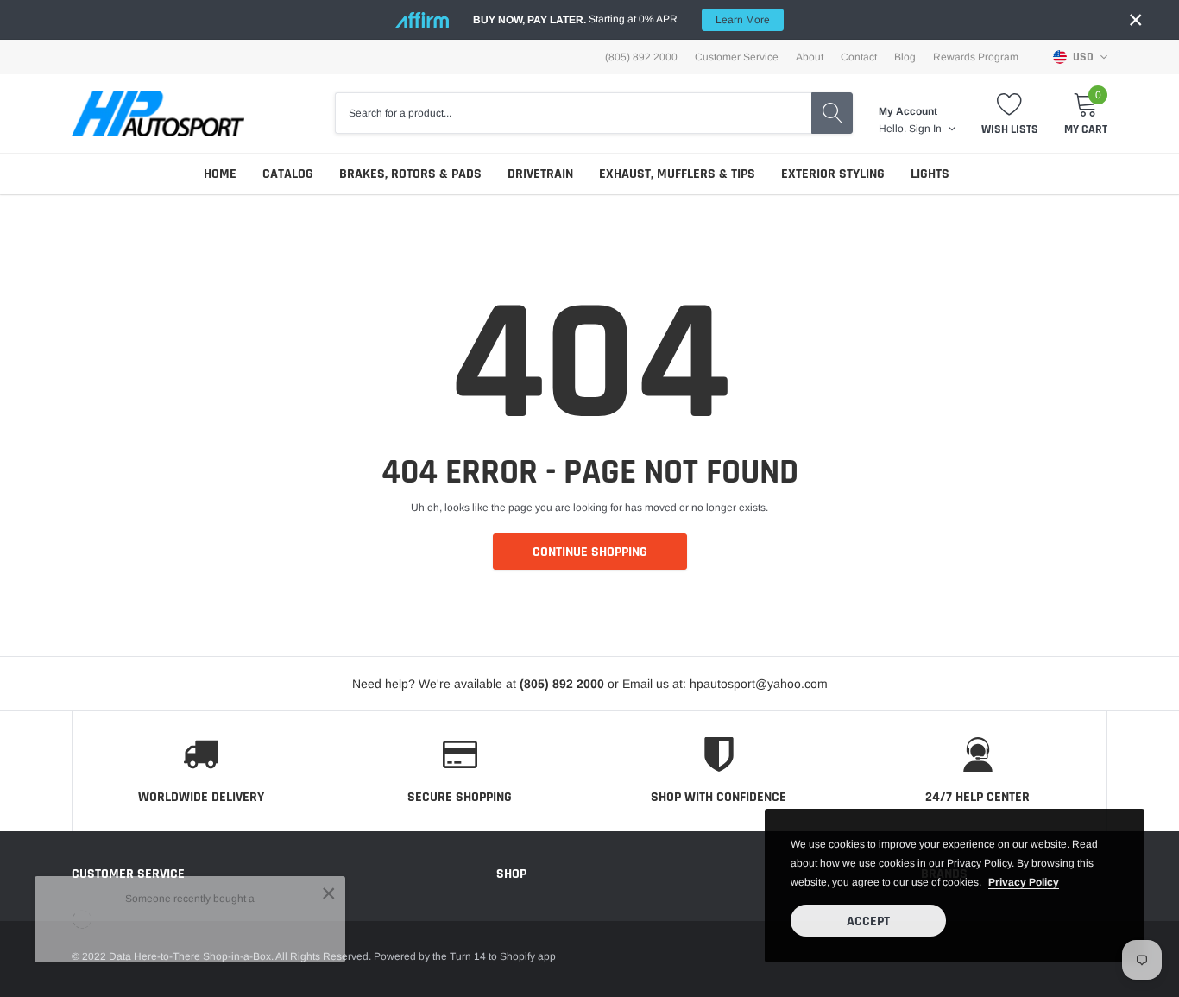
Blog (905, 57)
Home (220, 174)
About (809, 57)
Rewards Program (975, 57)
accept (868, 921)
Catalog (287, 174)
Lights (930, 174)
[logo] (158, 113)
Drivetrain (540, 174)
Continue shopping (590, 552)
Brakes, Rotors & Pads (410, 174)
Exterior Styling (833, 174)
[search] (832, 113)
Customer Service (737, 57)
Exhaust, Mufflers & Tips (677, 174)
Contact (859, 57)
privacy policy (1023, 882)
